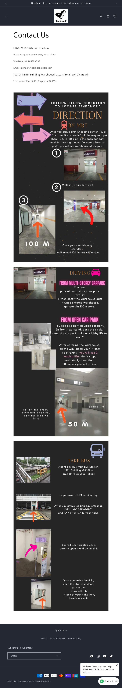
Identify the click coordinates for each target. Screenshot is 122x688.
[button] (6, 16)
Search (44, 638)
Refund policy (74, 638)
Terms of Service (57, 638)
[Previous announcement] (6, 3)
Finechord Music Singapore (24, 681)
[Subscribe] (57, 655)
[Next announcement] (116, 3)
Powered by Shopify (42, 681)
